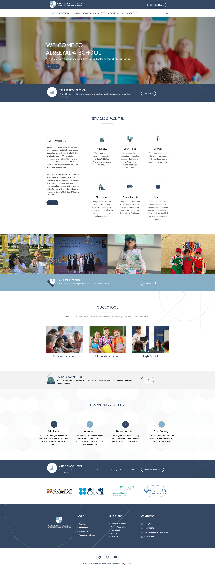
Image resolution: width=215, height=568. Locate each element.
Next (208, 253)
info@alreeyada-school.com (156, 532)
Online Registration (118, 524)
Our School (115, 530)
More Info (52, 203)
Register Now (148, 283)
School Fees (99, 13)
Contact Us (131, 13)
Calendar (114, 537)
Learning (75, 13)
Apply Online (148, 93)
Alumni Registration (119, 527)
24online (128, 564)
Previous (5, 253)
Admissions (113, 13)
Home (53, 13)
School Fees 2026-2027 (152, 469)
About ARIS (64, 13)
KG (122, 13)
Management (84, 531)
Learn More (147, 380)
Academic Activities (87, 535)
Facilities (82, 524)
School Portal (158, 5)
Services (87, 13)
